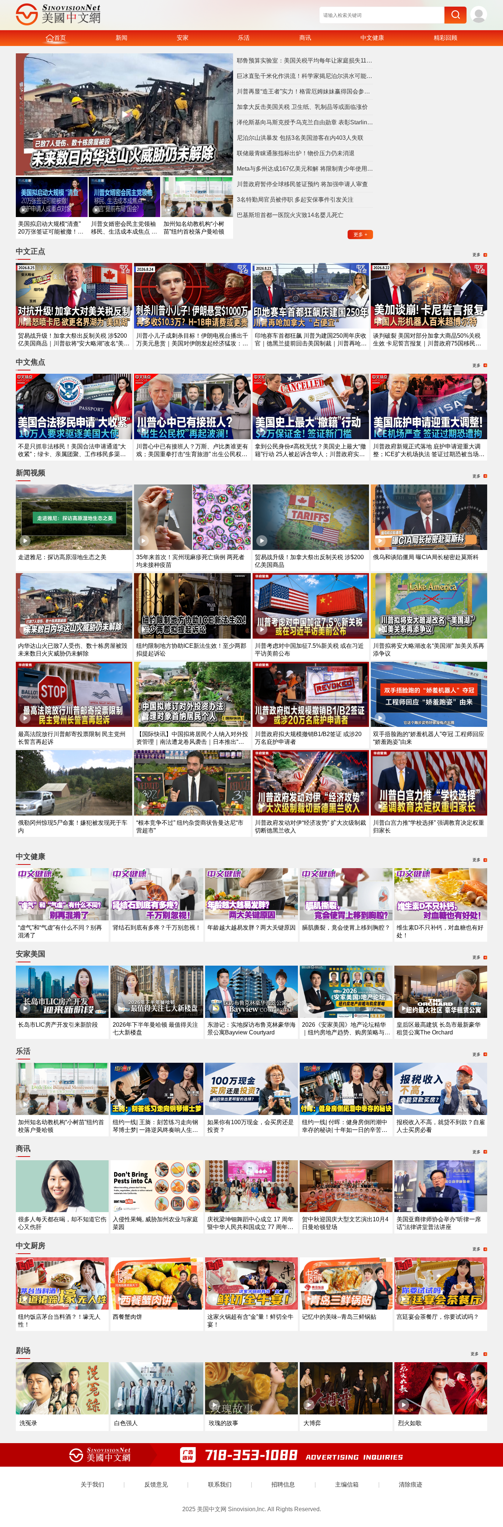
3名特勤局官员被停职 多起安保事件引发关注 (295, 199)
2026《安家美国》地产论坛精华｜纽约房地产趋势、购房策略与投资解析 (346, 1032)
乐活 (244, 38)
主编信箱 (347, 1484)
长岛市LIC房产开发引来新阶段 (58, 1025)
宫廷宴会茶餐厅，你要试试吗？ (438, 1317)
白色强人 (126, 1423)
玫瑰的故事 (223, 1423)
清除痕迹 (410, 1484)
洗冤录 (28, 1423)
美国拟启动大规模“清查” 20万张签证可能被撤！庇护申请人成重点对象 (51, 231)
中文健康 (372, 38)
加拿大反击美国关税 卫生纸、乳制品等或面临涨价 (302, 107)
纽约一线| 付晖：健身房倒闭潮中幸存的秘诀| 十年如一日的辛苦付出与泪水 (344, 1130)
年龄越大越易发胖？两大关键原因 (251, 927)
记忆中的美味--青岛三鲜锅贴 (339, 1317)
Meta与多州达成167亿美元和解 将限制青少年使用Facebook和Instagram (305, 169)
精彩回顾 (445, 38)
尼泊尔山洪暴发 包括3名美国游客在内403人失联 (300, 138)
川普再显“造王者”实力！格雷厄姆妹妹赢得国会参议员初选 (305, 91)
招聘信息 (283, 1484)
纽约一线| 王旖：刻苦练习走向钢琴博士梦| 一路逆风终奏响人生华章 (155, 1130)
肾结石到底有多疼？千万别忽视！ (157, 927)
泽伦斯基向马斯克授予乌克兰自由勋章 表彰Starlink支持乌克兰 (305, 122)
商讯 (305, 38)
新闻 (121, 38)
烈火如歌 (410, 1423)
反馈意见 (156, 1484)
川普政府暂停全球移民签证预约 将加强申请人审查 (302, 184)
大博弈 (312, 1423)
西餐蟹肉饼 (127, 1317)
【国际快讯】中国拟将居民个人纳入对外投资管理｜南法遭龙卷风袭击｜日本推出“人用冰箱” (192, 742)
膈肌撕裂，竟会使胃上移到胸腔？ (346, 927)
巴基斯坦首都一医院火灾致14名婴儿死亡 (290, 215)
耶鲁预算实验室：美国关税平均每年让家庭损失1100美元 (305, 60)
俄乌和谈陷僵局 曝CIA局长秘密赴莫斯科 (426, 557)
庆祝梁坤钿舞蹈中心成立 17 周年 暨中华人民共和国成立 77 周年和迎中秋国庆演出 (250, 1227)
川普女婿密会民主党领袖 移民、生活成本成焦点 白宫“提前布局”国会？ (124, 231)
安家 (183, 38)
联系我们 (220, 1484)
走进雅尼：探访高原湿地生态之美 (62, 557)
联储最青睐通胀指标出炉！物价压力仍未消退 (296, 153)
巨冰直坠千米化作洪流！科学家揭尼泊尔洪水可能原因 (305, 76)
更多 (360, 234)
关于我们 (92, 1484)
